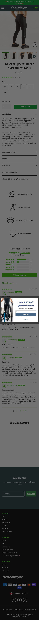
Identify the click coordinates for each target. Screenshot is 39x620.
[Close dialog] (37, 299)
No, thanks (26, 319)
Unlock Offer (25, 314)
